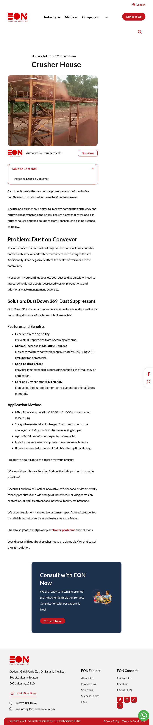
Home (36, 56)
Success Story (90, 696)
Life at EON (124, 690)
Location (122, 684)
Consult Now (53, 621)
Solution (48, 56)
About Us (87, 678)
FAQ (84, 702)
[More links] (106, 17)
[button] (148, 374)
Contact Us (124, 678)
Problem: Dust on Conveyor (31, 178)
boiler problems (64, 530)
